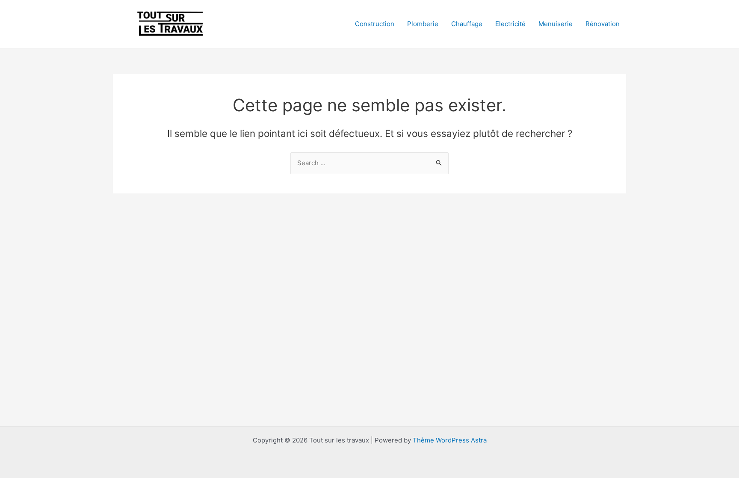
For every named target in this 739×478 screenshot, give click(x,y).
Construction (374, 24)
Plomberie (422, 24)
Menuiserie (555, 24)
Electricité (510, 24)
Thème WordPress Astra (450, 440)
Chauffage (466, 24)
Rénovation (602, 24)
